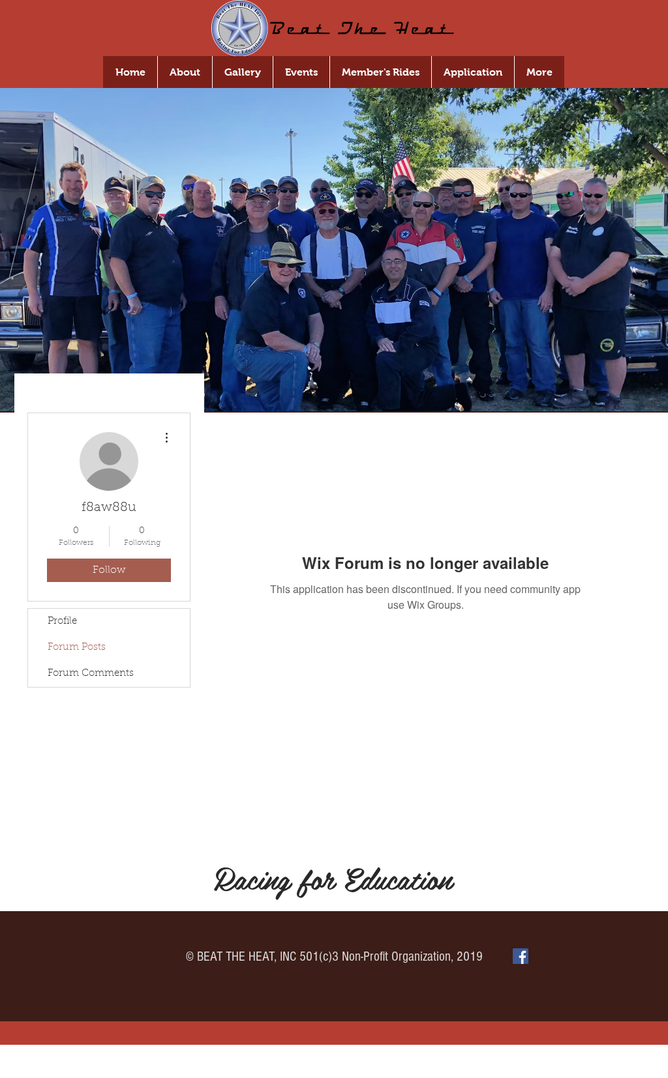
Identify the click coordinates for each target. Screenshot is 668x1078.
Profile (62, 621)
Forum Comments (91, 673)
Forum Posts (77, 647)
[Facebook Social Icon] (520, 956)
